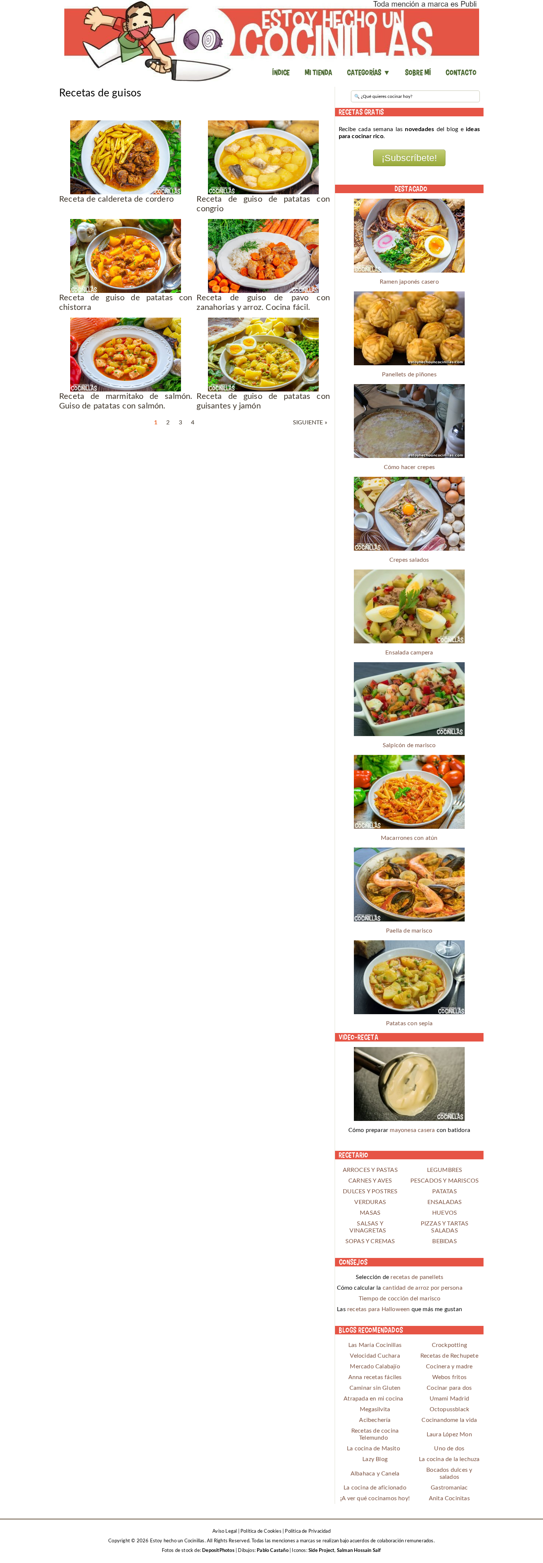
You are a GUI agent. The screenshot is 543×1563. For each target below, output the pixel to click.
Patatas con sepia (409, 1023)
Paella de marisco (409, 931)
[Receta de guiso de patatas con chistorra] (125, 256)
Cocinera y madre (449, 1366)
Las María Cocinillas (375, 1345)
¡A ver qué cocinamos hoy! (375, 1498)
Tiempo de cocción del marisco (400, 1299)
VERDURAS (370, 1202)
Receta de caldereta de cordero (116, 199)
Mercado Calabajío (375, 1366)
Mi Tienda (318, 72)
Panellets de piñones (409, 374)
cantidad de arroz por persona (422, 1288)
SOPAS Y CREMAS (370, 1241)
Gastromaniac (449, 1488)
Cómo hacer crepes (409, 467)
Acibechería (374, 1420)
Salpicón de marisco (409, 745)
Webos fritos (449, 1377)
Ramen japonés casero (409, 282)
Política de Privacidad (307, 1531)
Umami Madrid (449, 1399)
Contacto (461, 72)
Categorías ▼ (368, 72)
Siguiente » (310, 422)
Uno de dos (449, 1448)
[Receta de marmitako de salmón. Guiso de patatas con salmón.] (125, 354)
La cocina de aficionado (375, 1488)
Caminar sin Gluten (375, 1388)
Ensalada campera (409, 653)
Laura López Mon (449, 1434)
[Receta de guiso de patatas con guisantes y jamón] (263, 354)
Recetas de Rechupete (449, 1356)
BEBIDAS (444, 1241)
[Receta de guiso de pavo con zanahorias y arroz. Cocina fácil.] (263, 256)
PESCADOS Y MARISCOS (444, 1181)
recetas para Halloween (378, 1309)
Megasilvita (375, 1409)
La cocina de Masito (373, 1448)
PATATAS (444, 1191)
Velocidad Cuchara (375, 1356)
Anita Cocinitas (449, 1498)
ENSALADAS (444, 1202)
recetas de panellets (416, 1277)
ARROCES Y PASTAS (370, 1170)
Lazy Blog (374, 1459)
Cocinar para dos (449, 1388)
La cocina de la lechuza (449, 1459)
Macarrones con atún (409, 838)
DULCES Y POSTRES (370, 1191)
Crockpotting (449, 1345)
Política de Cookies (260, 1531)
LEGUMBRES (444, 1170)
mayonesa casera (412, 1130)
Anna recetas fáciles (375, 1377)
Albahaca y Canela (375, 1474)
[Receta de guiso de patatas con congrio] (263, 157)
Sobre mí (418, 72)
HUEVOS (444, 1213)
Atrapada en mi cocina (373, 1399)
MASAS (370, 1213)
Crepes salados (409, 560)
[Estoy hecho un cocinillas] (271, 40)
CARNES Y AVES (370, 1181)
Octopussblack (449, 1409)
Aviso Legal (224, 1531)
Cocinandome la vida (449, 1420)
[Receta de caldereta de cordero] (125, 157)
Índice (281, 72)
